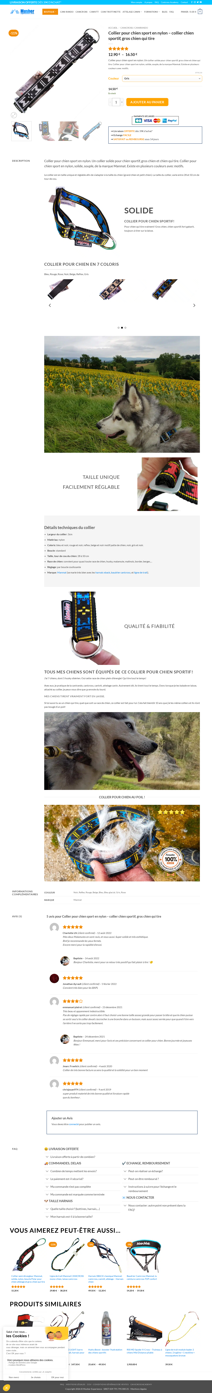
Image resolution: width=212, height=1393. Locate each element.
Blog (164, 12)
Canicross (81, 12)
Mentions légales (75, 1384)
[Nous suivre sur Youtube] (201, 2)
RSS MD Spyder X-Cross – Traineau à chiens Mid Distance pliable (144, 1351)
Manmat (61, 572)
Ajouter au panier (147, 102)
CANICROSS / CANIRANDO (134, 28)
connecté (74, 1124)
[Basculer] (47, 1157)
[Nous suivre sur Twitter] (198, 2)
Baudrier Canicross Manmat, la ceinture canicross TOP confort (142, 1277)
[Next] (98, 72)
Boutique (49, 12)
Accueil (112, 28)
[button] (191, 11)
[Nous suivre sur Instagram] (195, 2)
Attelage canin (131, 12)
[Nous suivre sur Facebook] (192, 2)
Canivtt (94, 12)
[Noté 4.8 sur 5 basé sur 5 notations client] (155, 49)
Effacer (198, 73)
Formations (151, 12)
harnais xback (102, 572)
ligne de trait (140, 572)
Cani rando (67, 12)
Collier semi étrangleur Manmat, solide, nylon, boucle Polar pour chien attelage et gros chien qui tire (28, 1279)
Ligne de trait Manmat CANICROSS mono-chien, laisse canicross (67, 1277)
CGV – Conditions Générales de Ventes (108, 1384)
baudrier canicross (121, 572)
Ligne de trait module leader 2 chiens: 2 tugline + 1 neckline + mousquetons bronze (180, 1352)
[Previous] (15, 72)
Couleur (113, 78)
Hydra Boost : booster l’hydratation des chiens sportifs (105, 1351)
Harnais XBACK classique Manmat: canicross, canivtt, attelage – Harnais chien (105, 1279)
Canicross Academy (169, 2)
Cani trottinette (110, 12)
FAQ (171, 12)
